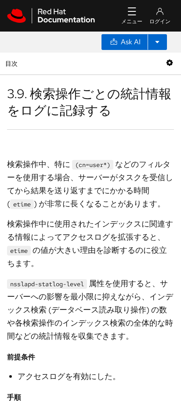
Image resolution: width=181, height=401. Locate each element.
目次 (12, 63)
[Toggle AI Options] (157, 42)
